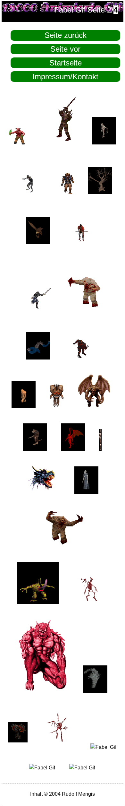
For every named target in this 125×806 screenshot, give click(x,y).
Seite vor (65, 49)
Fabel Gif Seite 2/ (86, 9)
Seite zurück (66, 35)
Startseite (65, 62)
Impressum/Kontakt (65, 76)
